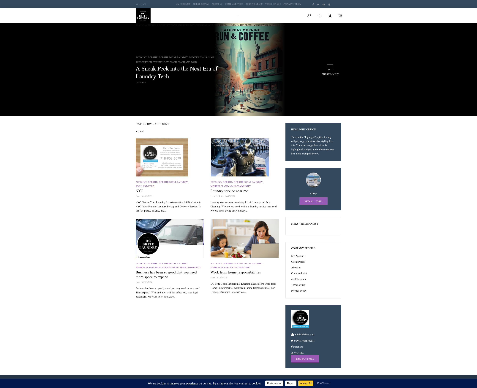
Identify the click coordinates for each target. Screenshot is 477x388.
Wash (173, 61)
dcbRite (152, 57)
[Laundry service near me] (245, 157)
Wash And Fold (187, 61)
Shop (211, 57)
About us (217, 4)
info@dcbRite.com (304, 334)
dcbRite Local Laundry (173, 57)
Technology (161, 61)
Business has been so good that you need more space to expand (166, 274)
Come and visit (234, 4)
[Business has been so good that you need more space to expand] (170, 238)
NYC (139, 190)
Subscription (144, 61)
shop (138, 196)
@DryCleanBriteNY (304, 340)
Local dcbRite (217, 196)
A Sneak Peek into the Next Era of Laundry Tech (177, 72)
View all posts (313, 201)
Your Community (240, 185)
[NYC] (170, 157)
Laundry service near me (229, 190)
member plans (198, 57)
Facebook (298, 346)
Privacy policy (292, 4)
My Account (183, 4)
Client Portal (201, 4)
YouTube (298, 353)
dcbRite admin (254, 4)
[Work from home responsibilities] (245, 238)
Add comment (330, 73)
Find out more (305, 358)
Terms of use (273, 4)
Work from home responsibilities (236, 272)
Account (141, 57)
